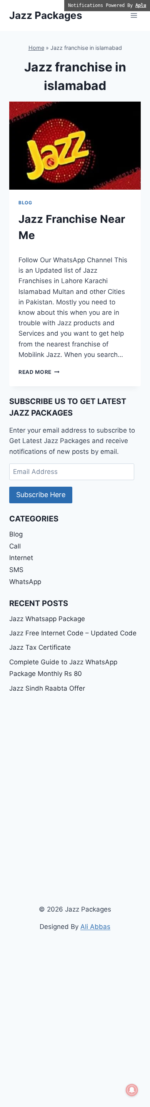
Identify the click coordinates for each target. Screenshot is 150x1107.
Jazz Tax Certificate (40, 647)
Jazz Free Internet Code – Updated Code (73, 633)
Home (36, 47)
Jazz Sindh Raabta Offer (47, 688)
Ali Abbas (95, 926)
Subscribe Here (40, 495)
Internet (21, 558)
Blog (25, 202)
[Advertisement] (75, 779)
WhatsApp (25, 582)
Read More (39, 372)
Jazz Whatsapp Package (47, 619)
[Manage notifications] (132, 1090)
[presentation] (75, 146)
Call (15, 546)
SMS (16, 570)
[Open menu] (134, 15)
